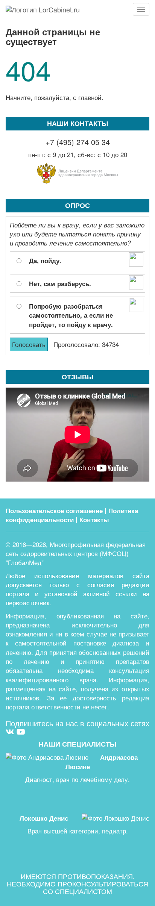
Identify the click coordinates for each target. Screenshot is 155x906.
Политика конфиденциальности (72, 515)
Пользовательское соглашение (54, 510)
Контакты (94, 519)
